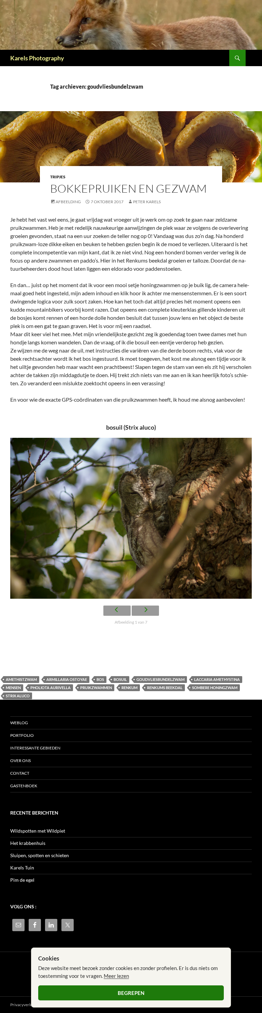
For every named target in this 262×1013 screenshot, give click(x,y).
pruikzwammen (96, 687)
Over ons (20, 760)
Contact (19, 773)
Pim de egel (22, 880)
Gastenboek (23, 785)
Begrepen (131, 993)
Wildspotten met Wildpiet (37, 831)
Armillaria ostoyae (66, 679)
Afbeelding (68, 201)
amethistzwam (21, 679)
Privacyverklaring (26, 1004)
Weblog (19, 722)
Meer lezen (116, 976)
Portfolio (22, 735)
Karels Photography (37, 58)
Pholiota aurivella (50, 687)
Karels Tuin (22, 867)
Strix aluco (18, 696)
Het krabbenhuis (27, 843)
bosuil (120, 679)
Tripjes (58, 176)
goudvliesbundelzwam (160, 679)
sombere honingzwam (214, 687)
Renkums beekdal (165, 687)
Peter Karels (147, 201)
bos (100, 679)
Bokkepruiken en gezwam (128, 188)
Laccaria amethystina (217, 679)
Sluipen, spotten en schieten (39, 855)
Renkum (129, 687)
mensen (13, 687)
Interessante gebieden (35, 747)
